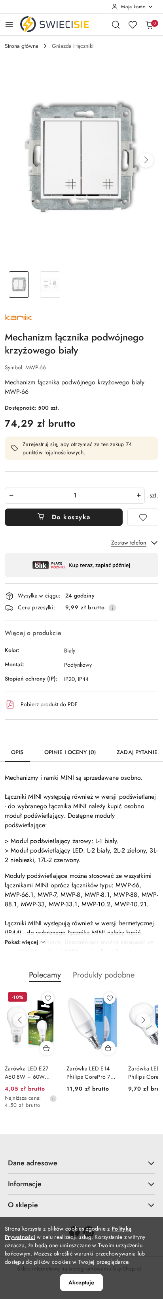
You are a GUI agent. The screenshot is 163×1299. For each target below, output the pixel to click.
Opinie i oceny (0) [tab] (70, 752)
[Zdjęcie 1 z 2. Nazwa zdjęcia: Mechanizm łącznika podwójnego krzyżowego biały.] (19, 284)
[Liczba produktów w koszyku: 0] (149, 24)
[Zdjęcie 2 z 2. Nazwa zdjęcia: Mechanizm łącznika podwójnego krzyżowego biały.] (50, 284)
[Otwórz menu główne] (9, 24)
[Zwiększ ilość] (138, 495)
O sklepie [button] (23, 1205)
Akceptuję (81, 1282)
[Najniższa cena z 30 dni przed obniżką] (53, 1098)
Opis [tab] (17, 752)
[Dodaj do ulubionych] (142, 517)
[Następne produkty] (143, 1020)
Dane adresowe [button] (32, 1163)
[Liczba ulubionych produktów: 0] (132, 24)
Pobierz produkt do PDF (49, 704)
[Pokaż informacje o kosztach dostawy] (112, 607)
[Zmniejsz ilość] (11, 495)
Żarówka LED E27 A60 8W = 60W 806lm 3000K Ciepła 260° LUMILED (30, 1072)
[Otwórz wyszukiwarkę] (116, 24)
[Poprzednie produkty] (20, 1020)
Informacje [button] (25, 1184)
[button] (146, 160)
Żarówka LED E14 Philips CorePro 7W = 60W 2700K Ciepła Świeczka (91, 1072)
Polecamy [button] (45, 975)
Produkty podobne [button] (104, 975)
